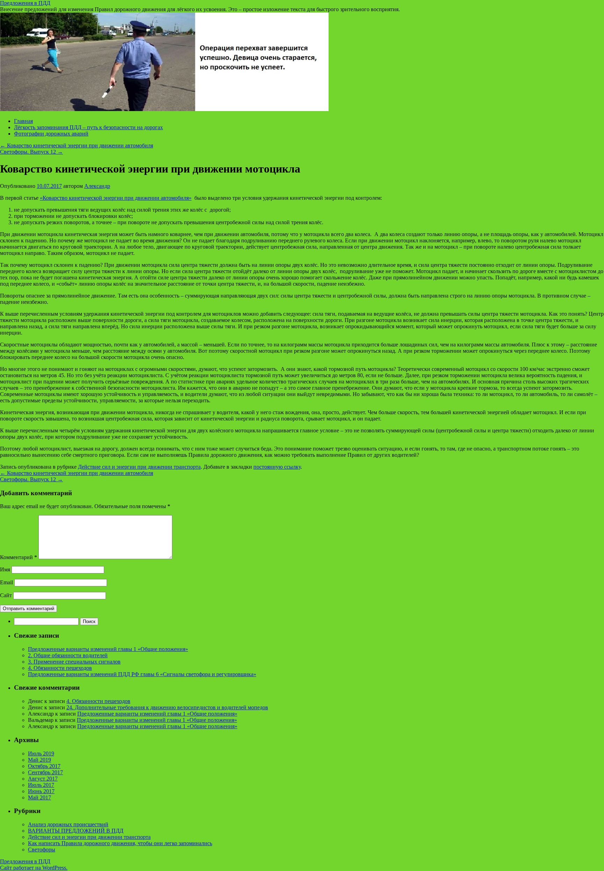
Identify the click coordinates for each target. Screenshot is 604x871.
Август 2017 (43, 779)
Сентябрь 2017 (45, 772)
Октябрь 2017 (44, 766)
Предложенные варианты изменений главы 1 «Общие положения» (108, 649)
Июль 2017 (41, 785)
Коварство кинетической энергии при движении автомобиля (76, 145)
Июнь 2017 (41, 791)
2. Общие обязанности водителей (68, 655)
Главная (23, 121)
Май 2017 (39, 797)
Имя (5, 569)
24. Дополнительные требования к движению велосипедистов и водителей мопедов (167, 707)
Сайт (6, 595)
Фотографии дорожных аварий (51, 134)
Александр (97, 186)
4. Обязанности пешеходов (60, 668)
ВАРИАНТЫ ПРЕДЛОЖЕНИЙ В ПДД (75, 831)
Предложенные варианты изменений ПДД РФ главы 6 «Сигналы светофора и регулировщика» (142, 674)
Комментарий (18, 557)
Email (6, 582)
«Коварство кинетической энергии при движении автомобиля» (116, 198)
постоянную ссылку (277, 467)
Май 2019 (39, 760)
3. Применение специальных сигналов (74, 662)
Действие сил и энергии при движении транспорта (139, 467)
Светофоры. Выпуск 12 (31, 152)
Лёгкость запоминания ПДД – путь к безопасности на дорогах (88, 127)
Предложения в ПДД (25, 3)
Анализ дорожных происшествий (68, 824)
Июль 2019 (41, 753)
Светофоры (41, 849)
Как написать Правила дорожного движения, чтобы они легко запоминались (120, 843)
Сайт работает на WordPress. (33, 868)
